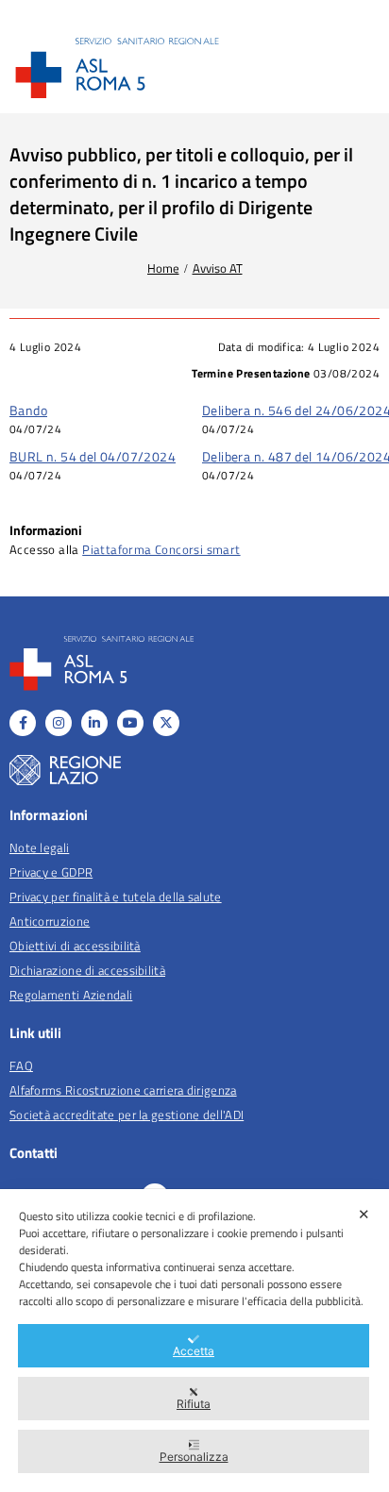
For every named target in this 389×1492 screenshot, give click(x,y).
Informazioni (45, 530)
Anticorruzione (49, 921)
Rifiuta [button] (194, 1404)
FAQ (21, 1065)
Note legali (39, 847)
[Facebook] (22, 723)
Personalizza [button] (194, 1457)
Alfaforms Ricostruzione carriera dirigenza (123, 1090)
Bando (28, 410)
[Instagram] (58, 723)
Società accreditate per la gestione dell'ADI (126, 1114)
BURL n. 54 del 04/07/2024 (92, 456)
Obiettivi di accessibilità (75, 945)
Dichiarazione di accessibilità (87, 970)
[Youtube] (130, 723)
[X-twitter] (166, 723)
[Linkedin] (94, 723)
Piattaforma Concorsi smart (161, 549)
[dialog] (194, 1340)
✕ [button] (364, 1214)
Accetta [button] (193, 1351)
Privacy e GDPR (51, 872)
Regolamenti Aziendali (70, 994)
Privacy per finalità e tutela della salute (115, 896)
